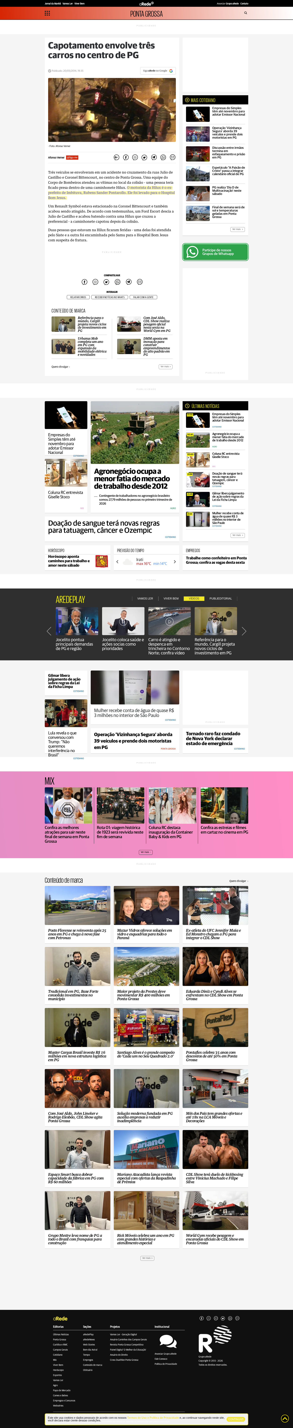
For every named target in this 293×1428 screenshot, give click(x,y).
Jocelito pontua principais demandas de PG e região (74, 644)
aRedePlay (88, 1334)
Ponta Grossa (59, 1340)
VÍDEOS (194, 598)
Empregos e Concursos (64, 1401)
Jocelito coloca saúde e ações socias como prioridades (123, 644)
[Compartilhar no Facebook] (125, 157)
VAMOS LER (145, 598)
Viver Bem (58, 1365)
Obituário (87, 1370)
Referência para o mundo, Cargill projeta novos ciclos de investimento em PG (215, 646)
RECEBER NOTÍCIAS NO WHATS (110, 297)
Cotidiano (57, 1355)
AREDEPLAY (70, 599)
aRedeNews (89, 1340)
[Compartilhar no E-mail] (172, 157)
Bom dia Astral (90, 1350)
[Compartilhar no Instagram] (135, 157)
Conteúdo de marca (92, 1365)
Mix (55, 1360)
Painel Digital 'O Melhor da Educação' (128, 1350)
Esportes (57, 1375)
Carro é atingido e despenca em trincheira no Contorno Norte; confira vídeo (169, 646)
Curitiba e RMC (60, 1345)
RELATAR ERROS (78, 297)
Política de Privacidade (166, 1364)
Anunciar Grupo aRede (166, 1354)
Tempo (86, 1355)
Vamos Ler (58, 1380)
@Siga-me (72, 157)
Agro (55, 1385)
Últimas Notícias (61, 1334)
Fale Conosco (161, 1359)
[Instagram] (208, 1318)
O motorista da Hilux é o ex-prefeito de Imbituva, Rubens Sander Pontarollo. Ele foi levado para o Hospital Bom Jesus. (111, 193)
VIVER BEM (171, 598)
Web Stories (89, 1345)
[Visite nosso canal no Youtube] (216, 1318)
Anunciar (228, 4)
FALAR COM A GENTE (143, 297)
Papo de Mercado (61, 1390)
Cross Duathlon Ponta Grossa (124, 1360)
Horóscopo (58, 1370)
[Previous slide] (117, 561)
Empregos (88, 1360)
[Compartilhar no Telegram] (153, 157)
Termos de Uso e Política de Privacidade (153, 1417)
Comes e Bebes (60, 1395)
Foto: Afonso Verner (60, 146)
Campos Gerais (60, 1350)
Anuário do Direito (119, 1355)
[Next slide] (174, 561)
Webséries (58, 1406)
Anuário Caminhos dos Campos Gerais (128, 1340)
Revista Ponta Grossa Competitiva (126, 1345)
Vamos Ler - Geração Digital (123, 1334)
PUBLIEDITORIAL (221, 598)
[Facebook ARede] (201, 1318)
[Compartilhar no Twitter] (144, 157)
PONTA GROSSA (146, 13)
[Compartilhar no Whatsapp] (163, 157)
